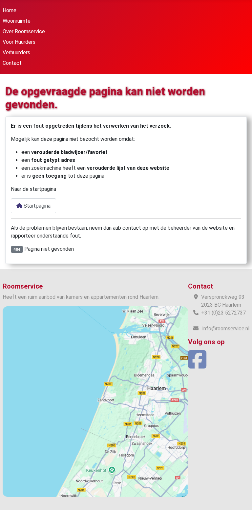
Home (9, 10)
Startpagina (36, 206)
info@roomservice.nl (225, 328)
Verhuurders (16, 52)
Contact (12, 63)
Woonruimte (17, 21)
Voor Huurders (19, 42)
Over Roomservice (24, 31)
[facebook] (197, 365)
